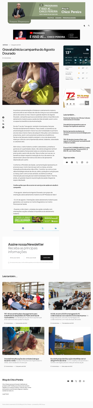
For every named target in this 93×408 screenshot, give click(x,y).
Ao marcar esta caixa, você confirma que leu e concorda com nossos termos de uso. (31, 262)
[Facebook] (71, 162)
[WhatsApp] (87, 162)
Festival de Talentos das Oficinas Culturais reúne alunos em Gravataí (76, 119)
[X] (77, 162)
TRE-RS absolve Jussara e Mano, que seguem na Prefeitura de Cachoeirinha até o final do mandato (76, 141)
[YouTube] (66, 162)
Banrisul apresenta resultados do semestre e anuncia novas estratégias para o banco (76, 132)
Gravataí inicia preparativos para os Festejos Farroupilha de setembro (74, 125)
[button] (84, 25)
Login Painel (5, 394)
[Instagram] (82, 162)
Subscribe (46, 257)
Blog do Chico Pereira (12, 379)
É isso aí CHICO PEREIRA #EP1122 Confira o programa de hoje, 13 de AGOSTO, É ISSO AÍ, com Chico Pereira (76, 149)
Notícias (5, 44)
